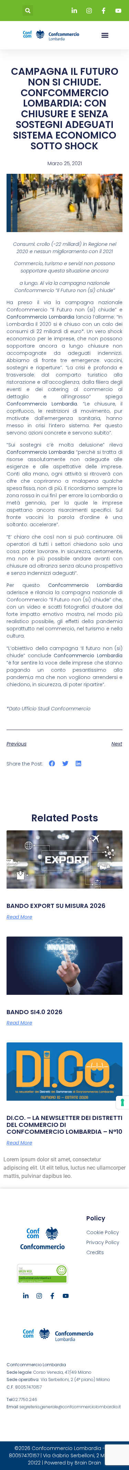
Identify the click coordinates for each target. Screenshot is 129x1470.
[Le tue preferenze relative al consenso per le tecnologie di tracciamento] (122, 1102)
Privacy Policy (102, 1242)
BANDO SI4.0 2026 (35, 1012)
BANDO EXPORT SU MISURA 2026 (56, 905)
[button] (27, 10)
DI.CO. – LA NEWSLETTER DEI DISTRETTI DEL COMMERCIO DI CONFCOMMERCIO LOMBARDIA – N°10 (64, 1124)
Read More (19, 916)
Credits (95, 1252)
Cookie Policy (102, 1232)
